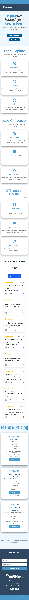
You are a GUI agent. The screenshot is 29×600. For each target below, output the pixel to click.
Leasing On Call (14, 598)
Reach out (22, 540)
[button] (24, 7)
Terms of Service (19, 596)
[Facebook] (11, 589)
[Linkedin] (13, 589)
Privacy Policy (23, 596)
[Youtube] (18, 589)
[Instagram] (16, 589)
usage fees (14, 536)
